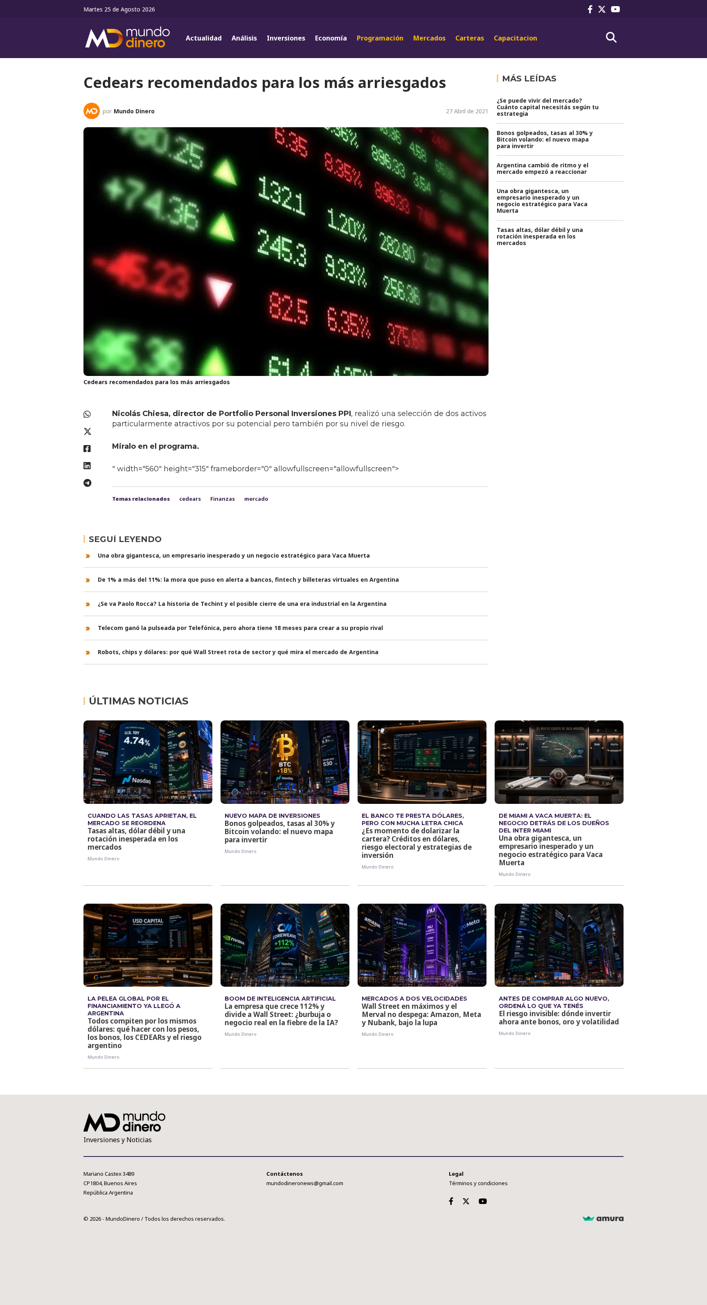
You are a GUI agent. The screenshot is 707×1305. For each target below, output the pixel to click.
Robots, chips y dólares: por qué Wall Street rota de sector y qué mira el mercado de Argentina (238, 652)
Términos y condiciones (478, 1183)
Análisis (244, 38)
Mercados (429, 38)
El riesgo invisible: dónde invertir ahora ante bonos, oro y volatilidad (559, 1017)
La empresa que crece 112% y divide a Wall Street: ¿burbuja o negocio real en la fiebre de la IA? (281, 1014)
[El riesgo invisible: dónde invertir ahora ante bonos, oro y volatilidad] (559, 945)
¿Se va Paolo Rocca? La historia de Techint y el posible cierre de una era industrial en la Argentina (242, 604)
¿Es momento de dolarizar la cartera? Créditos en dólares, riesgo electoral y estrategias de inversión (417, 843)
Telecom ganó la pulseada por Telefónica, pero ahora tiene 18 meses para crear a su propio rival (240, 628)
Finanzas (222, 498)
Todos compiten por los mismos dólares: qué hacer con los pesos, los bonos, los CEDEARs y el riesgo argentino (145, 1033)
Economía (331, 38)
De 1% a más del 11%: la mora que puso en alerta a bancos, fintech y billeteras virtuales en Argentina (248, 579)
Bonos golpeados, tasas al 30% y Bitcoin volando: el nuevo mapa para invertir (545, 139)
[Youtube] (617, 9)
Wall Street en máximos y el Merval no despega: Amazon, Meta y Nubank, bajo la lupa (421, 1014)
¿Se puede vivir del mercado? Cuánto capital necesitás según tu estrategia (548, 107)
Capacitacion (515, 38)
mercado (256, 498)
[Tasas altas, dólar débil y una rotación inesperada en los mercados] (147, 762)
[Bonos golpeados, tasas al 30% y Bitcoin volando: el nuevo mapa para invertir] (285, 762)
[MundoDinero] (128, 38)
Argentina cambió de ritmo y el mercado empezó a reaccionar (542, 168)
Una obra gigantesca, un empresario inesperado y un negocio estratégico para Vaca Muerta (234, 555)
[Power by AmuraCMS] (603, 1218)
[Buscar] (611, 37)
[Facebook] (592, 9)
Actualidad (204, 38)
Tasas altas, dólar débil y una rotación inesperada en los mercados (540, 236)
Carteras (469, 38)
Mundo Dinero (134, 111)
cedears (190, 498)
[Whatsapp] (93, 414)
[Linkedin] (93, 465)
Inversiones (286, 38)
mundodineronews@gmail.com (304, 1183)
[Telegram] (93, 482)
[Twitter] (603, 9)
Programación (380, 38)
